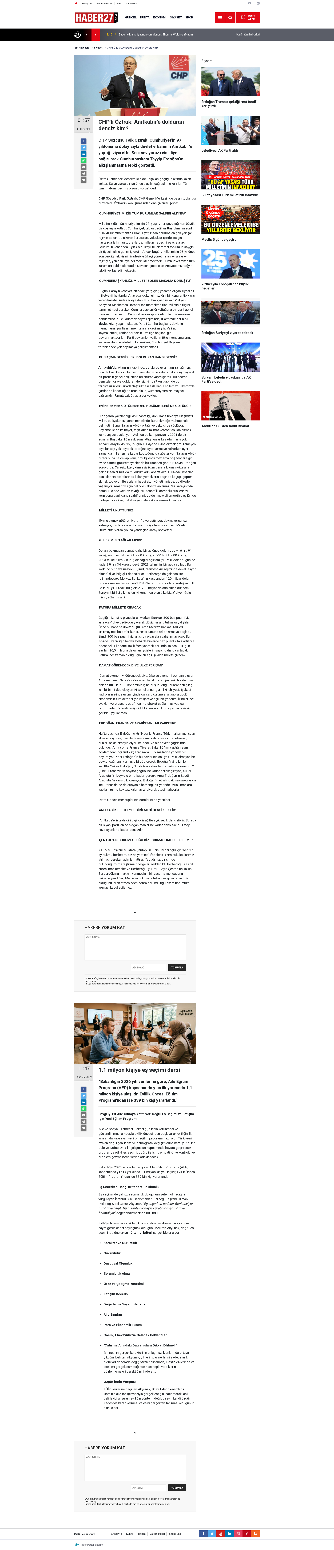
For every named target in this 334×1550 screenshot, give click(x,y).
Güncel (131, 17)
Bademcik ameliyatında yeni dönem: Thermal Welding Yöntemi (156, 34)
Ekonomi (159, 17)
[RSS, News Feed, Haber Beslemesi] (255, 1533)
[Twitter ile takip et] (212, 1533)
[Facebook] (83, 141)
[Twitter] (83, 147)
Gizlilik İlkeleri (157, 1533)
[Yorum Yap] (83, 180)
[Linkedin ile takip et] (229, 1533)
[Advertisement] (54, 102)
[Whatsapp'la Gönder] (83, 160)
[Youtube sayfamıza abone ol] (220, 1533)
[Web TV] (250, 3)
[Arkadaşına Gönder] (83, 167)
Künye (129, 1533)
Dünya (145, 17)
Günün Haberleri (105, 3)
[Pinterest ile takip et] (246, 1533)
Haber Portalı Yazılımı (92, 1544)
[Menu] (220, 17)
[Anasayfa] (76, 3)
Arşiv (119, 3)
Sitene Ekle (131, 3)
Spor (189, 17)
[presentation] (86, 35)
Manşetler (87, 3)
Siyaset (176, 17)
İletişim (142, 1533)
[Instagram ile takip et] (238, 1533)
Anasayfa (116, 1533)
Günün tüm (248, 34)
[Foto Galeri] (258, 3)
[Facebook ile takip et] (203, 1533)
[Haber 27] (96, 17)
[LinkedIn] (83, 154)
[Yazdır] (83, 173)
